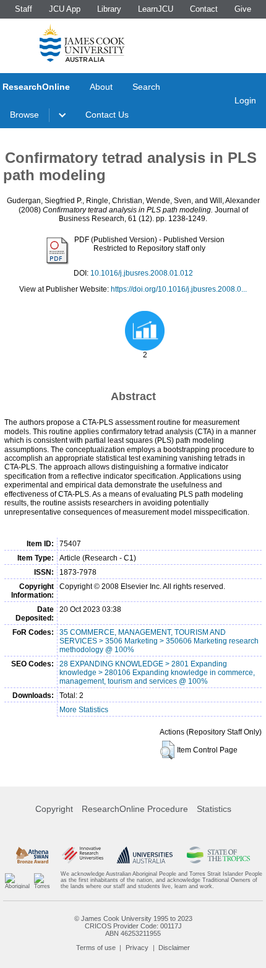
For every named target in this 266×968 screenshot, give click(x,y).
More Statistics (83, 709)
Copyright (54, 809)
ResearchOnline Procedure (135, 809)
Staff (23, 9)
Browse (24, 115)
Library (109, 9)
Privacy (137, 947)
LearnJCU (155, 9)
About (101, 87)
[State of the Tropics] (219, 855)
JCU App (64, 9)
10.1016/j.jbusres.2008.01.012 (141, 273)
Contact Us (107, 115)
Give (242, 9)
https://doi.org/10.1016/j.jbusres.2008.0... (179, 289)
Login (245, 100)
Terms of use (96, 947)
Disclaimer (174, 947)
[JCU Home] (82, 43)
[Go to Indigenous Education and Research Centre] (17, 880)
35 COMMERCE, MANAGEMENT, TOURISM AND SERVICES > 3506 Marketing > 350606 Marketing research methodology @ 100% (159, 641)
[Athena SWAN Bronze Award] (32, 855)
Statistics (214, 809)
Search (146, 87)
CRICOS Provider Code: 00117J (133, 926)
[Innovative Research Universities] (82, 855)
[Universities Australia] (145, 855)
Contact (204, 9)
